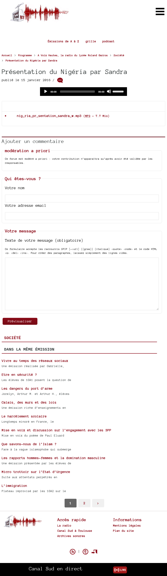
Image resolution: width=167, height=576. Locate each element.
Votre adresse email (25, 205)
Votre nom (15, 187)
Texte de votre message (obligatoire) (44, 240)
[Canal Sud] (39, 20)
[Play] (45, 91)
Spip (83, 544)
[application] (83, 91)
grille (91, 41)
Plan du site (123, 530)
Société (12, 338)
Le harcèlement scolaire (24, 416)
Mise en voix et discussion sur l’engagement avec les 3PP (56, 430)
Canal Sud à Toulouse (74, 530)
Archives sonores (71, 536)
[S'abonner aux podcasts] (85, 551)
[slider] (119, 91)
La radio (64, 525)
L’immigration (14, 485)
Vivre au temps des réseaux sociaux (35, 361)
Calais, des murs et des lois (29, 402)
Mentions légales (127, 525)
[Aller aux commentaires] (60, 80)
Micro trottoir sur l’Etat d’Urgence (36, 472)
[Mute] (109, 91)
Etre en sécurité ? (19, 374)
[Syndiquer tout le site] (72, 551)
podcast (108, 41)
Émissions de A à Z (63, 41)
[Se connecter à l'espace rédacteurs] (94, 551)
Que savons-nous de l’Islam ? (29, 444)
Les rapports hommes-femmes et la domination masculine (53, 458)
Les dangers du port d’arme (27, 388)
